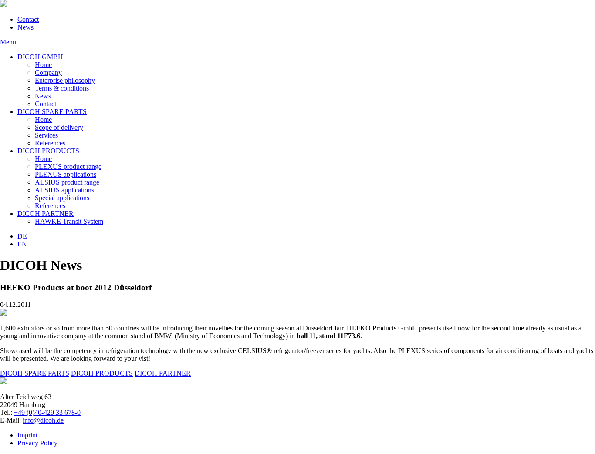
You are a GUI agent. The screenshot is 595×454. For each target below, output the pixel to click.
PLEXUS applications (65, 174)
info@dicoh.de (43, 420)
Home (43, 64)
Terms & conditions (62, 88)
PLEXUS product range (68, 166)
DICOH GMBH (40, 57)
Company (48, 72)
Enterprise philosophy (65, 80)
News (25, 27)
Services (46, 135)
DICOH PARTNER (45, 213)
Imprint (27, 435)
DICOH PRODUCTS (48, 151)
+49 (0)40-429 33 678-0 (47, 412)
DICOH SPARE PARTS (52, 111)
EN (22, 244)
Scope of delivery (59, 127)
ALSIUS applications (64, 190)
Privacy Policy (37, 443)
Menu (8, 42)
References (50, 143)
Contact (28, 19)
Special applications (62, 198)
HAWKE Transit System (69, 221)
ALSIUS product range (67, 182)
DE (22, 236)
